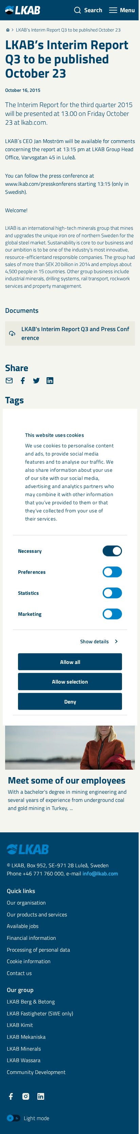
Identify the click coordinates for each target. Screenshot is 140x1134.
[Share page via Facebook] (23, 381)
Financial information (31, 938)
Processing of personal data (38, 950)
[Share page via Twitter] (36, 381)
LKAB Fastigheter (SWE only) (40, 1014)
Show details (94, 641)
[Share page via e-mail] (9, 381)
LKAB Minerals (24, 1049)
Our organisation (26, 903)
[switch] (112, 571)
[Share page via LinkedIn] (50, 381)
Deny (70, 701)
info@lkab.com (100, 873)
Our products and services (37, 915)
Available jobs (22, 926)
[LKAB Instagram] (26, 1096)
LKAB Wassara (23, 1060)
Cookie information (29, 961)
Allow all (70, 661)
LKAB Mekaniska (26, 1037)
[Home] (8, 30)
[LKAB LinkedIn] (41, 1096)
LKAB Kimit (20, 1025)
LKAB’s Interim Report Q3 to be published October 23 (68, 30)
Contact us (19, 973)
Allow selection (70, 681)
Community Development (36, 1072)
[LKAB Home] (22, 10)
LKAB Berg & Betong (31, 1002)
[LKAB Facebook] (11, 1096)
